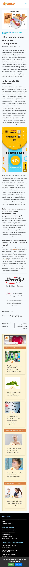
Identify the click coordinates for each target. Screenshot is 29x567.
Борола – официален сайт (8, 532)
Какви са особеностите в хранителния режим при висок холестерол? (22, 326)
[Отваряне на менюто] (25, 4)
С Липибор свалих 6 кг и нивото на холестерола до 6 (14, 474)
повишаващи (16, 249)
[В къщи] (2, 32)
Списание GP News (7, 536)
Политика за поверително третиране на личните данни (14, 520)
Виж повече (18, 564)
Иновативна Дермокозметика (9, 538)
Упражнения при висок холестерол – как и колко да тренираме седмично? (14, 420)
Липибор (5, 259)
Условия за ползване (7, 523)
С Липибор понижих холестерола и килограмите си (14, 450)
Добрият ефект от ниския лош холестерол (6, 324)
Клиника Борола (6, 534)
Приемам (11, 564)
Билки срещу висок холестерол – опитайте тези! (14, 394)
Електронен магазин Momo (9, 530)
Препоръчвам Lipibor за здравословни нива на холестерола (14, 503)
